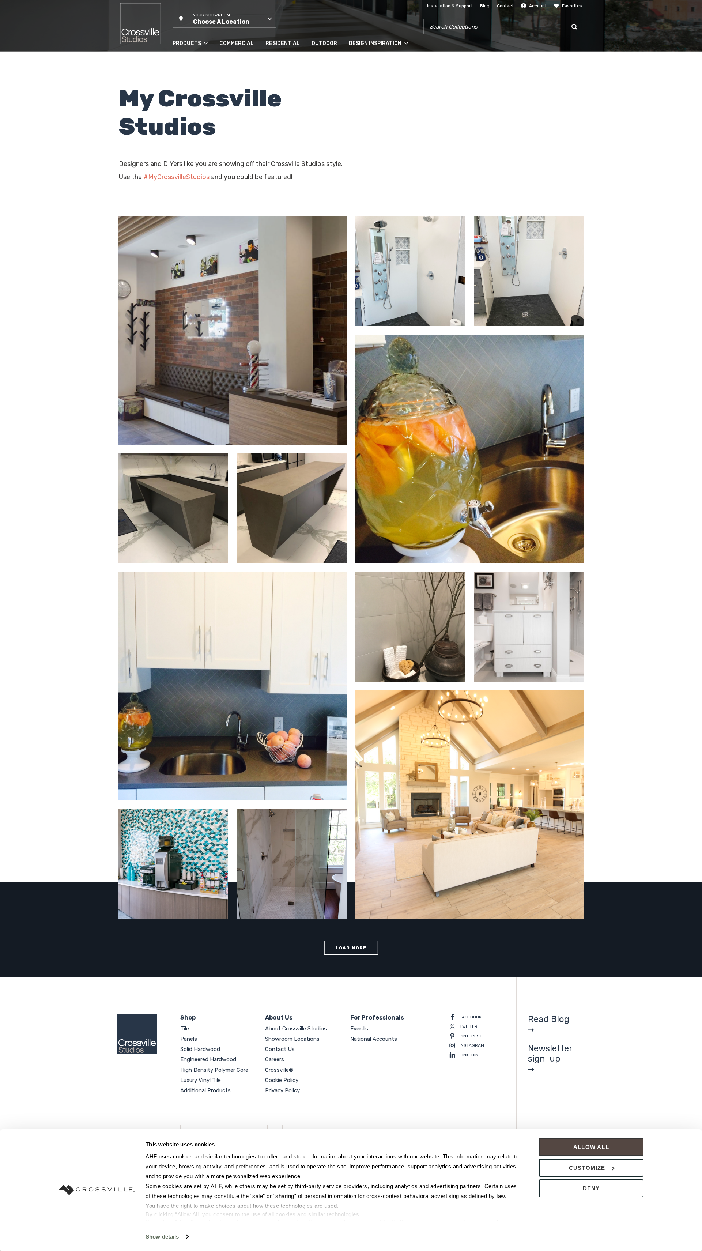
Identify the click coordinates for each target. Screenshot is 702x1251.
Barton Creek (412, 909)
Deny (591, 1188)
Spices (169, 909)
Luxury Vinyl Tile (190, 149)
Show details (162, 1236)
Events (359, 1028)
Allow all (591, 1147)
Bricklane (171, 435)
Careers (274, 1059)
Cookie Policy (281, 1080)
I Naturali (289, 909)
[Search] (574, 26)
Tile (176, 61)
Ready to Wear (414, 553)
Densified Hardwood (194, 120)
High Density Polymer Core (201, 134)
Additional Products (194, 178)
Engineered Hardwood (196, 105)
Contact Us (280, 1049)
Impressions (404, 316)
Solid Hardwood (189, 91)
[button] (224, 19)
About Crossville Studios (296, 1028)
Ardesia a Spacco (419, 310)
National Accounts (373, 1039)
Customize (587, 1168)
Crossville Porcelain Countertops (162, 553)
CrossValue (184, 164)
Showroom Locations (292, 1039)
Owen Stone (377, 316)
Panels (179, 76)
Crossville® (279, 1070)
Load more (351, 947)
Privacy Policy (282, 1090)
